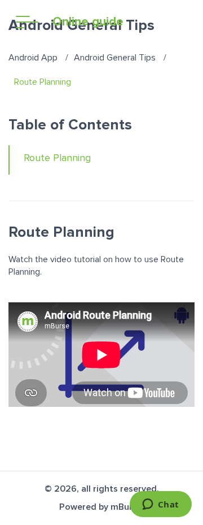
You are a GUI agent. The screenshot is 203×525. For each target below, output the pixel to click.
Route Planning (57, 157)
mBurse (126, 507)
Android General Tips (115, 57)
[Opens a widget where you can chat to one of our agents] (160, 505)
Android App (33, 57)
